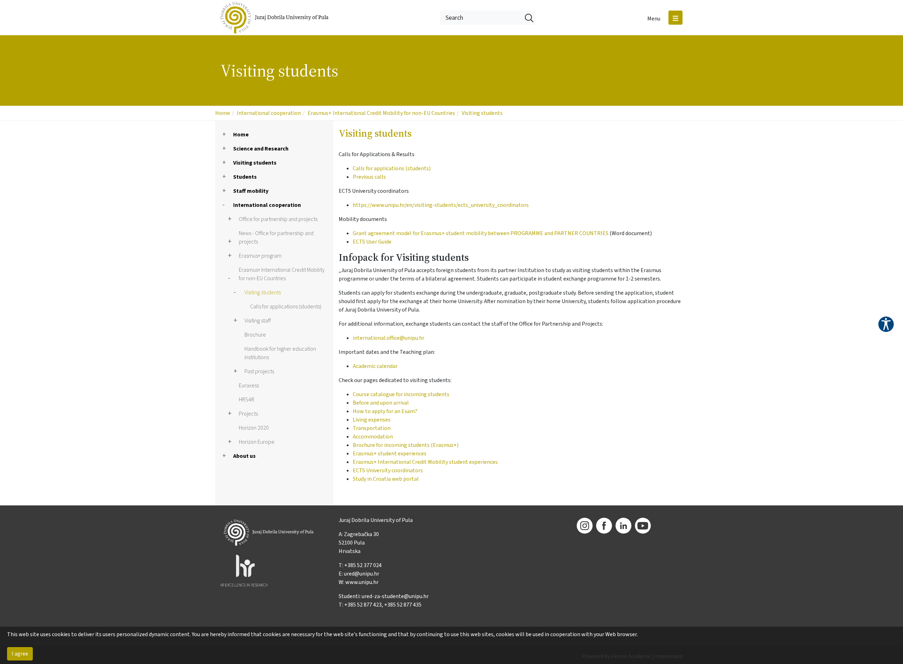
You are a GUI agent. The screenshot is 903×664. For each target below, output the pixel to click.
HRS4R (246, 400)
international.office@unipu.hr (388, 338)
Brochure (255, 335)
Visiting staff (257, 321)
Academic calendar (375, 366)
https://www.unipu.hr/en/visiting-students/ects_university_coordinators (441, 205)
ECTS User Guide (372, 242)
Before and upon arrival (381, 403)
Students (245, 177)
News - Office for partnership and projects (276, 237)
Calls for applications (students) (285, 307)
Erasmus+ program (260, 256)
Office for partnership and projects (278, 219)
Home (222, 113)
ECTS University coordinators (388, 470)
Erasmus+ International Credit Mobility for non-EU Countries (381, 113)
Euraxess (249, 385)
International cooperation (269, 113)
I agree (20, 654)
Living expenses (371, 420)
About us (244, 456)
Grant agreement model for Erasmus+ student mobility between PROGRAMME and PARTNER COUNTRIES (480, 233)
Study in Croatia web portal (386, 479)
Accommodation (373, 437)
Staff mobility (250, 191)
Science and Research (261, 149)
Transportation (371, 428)
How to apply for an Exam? (385, 411)
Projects (248, 414)
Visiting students (482, 113)
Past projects (259, 371)
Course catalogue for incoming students (401, 394)
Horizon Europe (256, 442)
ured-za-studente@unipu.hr (395, 596)
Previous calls (369, 177)
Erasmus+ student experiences (389, 453)
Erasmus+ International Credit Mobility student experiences (425, 462)
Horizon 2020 (254, 428)
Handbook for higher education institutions (280, 353)
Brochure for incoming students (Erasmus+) (406, 445)
